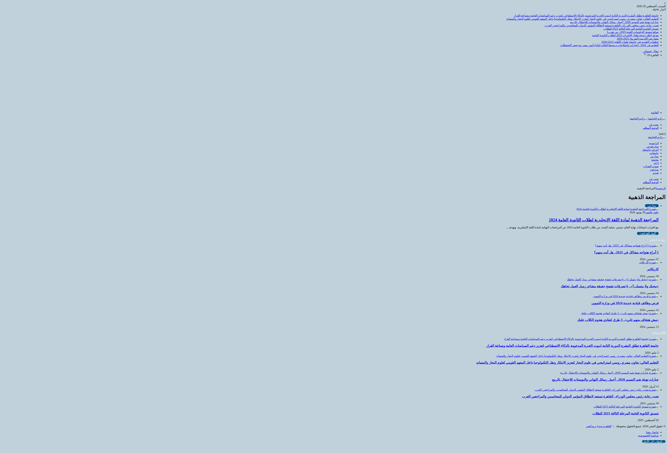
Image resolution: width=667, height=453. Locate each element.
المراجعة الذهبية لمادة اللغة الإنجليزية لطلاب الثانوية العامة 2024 (604, 220)
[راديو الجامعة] (648, 118)
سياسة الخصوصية (648, 435)
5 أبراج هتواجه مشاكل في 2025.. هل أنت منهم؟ (626, 252)
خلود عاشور (652, 212)
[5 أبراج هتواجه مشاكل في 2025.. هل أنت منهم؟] (627, 245)
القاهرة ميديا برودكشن (598, 426)
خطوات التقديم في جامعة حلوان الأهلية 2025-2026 (630, 41)
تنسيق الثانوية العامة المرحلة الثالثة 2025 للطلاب (631, 28)
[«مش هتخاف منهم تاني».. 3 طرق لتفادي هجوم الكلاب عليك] (620, 313)
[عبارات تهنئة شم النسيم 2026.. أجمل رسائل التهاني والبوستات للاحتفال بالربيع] (609, 372)
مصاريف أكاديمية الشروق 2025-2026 (638, 38)
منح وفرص (652, 146)
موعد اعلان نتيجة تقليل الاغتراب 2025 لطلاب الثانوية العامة (625, 35)
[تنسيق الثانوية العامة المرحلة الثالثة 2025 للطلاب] (626, 406)
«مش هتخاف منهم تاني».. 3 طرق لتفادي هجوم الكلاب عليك (618, 320)
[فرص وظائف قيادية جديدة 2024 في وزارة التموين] (625, 296)
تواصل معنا (652, 432)
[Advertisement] (333, 84)
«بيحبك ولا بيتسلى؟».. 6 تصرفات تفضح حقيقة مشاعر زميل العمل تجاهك (610, 286)
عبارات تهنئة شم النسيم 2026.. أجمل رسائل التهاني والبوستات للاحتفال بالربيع (614, 22)
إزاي (656, 163)
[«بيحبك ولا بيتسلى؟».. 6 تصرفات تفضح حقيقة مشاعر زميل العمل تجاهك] (613, 279)
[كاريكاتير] (649, 262)
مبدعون (654, 169)
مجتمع (655, 159)
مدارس (654, 156)
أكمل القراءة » (648, 233)
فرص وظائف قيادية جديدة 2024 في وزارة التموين (625, 303)
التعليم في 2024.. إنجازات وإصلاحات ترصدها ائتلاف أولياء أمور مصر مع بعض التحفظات (609, 45)
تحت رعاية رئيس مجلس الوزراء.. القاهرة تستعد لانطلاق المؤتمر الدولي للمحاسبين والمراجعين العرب (602, 25)
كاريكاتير (653, 269)
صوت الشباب (651, 166)
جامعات (654, 153)
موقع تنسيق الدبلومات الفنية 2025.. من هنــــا (633, 32)
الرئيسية (654, 143)
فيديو (656, 172)
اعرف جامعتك (650, 149)
